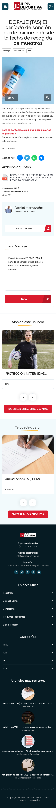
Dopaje (6, 51)
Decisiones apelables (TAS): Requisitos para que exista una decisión (28, 751)
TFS (5, 668)
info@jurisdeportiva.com (28, 556)
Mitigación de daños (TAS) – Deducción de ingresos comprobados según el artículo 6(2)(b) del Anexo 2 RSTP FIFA (28, 774)
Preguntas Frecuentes (14, 616)
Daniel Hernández (29, 208)
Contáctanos (9, 609)
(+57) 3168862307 (28, 546)
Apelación (29, 730)
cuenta (41, 137)
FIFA (5, 644)
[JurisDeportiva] (28, 6)
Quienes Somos (10, 601)
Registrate (8, 593)
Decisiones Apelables (29, 754)
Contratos (29, 706)
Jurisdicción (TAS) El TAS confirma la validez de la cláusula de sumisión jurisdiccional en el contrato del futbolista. (28, 703)
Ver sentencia (8, 148)
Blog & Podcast (10, 624)
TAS (29, 51)
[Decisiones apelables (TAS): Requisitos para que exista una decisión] (28, 741)
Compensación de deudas (29, 778)
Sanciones (19, 51)
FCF (5, 660)
